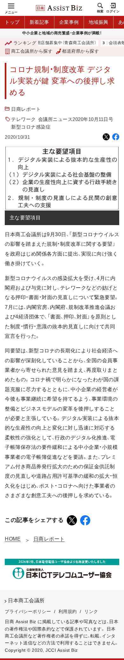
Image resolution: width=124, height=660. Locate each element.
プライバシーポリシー (28, 611)
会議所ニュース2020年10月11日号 (76, 119)
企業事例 (69, 22)
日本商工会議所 (26, 600)
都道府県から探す (80, 51)
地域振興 (98, 22)
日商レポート (26, 109)
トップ (12, 22)
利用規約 (68, 611)
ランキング (24, 42)
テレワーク (23, 119)
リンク (91, 611)
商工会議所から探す (31, 51)
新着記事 (39, 22)
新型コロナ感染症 (31, 127)
